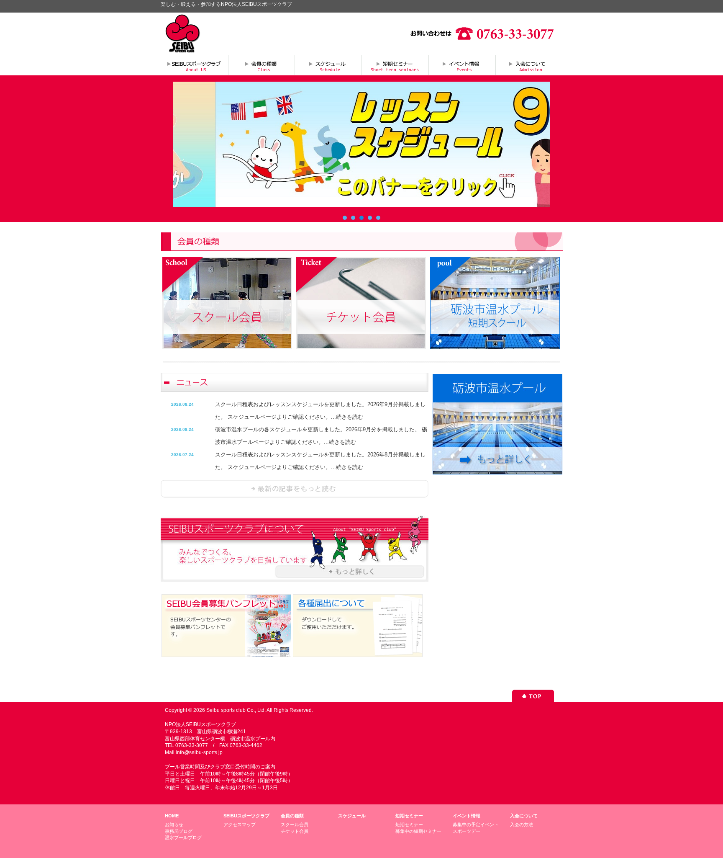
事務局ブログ (178, 831)
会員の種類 (261, 64)
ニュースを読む (294, 489)
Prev (184, 144)
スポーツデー (466, 831)
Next (539, 144)
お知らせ (174, 824)
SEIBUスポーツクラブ (246, 815)
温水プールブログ (183, 837)
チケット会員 (294, 831)
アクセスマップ (239, 824)
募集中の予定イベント (476, 824)
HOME (172, 815)
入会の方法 (521, 824)
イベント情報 (461, 64)
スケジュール (328, 64)
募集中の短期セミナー (418, 831)
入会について (528, 64)
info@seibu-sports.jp (199, 752)
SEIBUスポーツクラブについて (194, 64)
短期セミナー (395, 64)
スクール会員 (294, 824)
